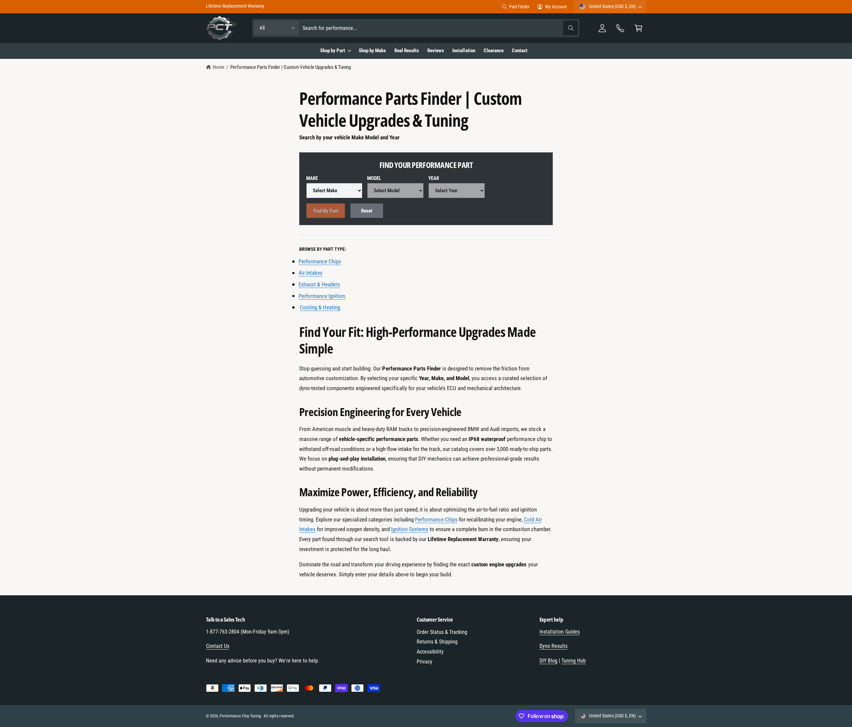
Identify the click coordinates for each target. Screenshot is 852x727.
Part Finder (519, 6)
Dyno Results (553, 646)
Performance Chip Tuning (240, 716)
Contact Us (217, 646)
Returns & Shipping (437, 642)
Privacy (424, 661)
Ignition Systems (409, 529)
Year (433, 178)
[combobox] (440, 28)
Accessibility (430, 652)
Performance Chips (436, 519)
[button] (638, 28)
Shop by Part (332, 51)
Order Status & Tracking (442, 632)
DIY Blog (548, 660)
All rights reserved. (279, 716)
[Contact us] (620, 28)
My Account (556, 6)
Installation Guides (559, 632)
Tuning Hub (573, 660)
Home (218, 67)
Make (312, 178)
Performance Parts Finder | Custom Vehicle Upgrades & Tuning (290, 67)
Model (374, 178)
